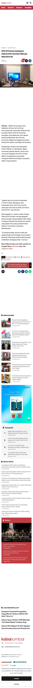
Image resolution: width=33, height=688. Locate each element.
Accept (16, 678)
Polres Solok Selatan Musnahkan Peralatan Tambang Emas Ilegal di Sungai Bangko (15, 558)
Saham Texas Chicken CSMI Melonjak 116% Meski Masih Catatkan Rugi (15, 621)
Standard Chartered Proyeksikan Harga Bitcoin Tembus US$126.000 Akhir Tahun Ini (14, 614)
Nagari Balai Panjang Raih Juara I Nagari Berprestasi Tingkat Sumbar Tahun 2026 (21, 344)
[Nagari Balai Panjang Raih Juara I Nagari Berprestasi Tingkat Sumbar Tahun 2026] (6, 345)
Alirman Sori (11, 257)
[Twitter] (22, 271)
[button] (27, 3)
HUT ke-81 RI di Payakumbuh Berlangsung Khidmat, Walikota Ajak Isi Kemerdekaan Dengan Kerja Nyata (18, 446)
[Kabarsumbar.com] (6, 3)
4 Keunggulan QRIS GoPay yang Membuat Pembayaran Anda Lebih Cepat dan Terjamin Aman (18, 453)
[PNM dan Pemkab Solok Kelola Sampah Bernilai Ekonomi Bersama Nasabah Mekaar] (6, 356)
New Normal (27, 257)
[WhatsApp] (30, 271)
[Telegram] (26, 271)
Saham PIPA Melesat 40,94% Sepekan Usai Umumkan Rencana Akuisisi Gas (15, 627)
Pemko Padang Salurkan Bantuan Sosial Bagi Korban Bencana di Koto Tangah (21, 366)
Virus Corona (7, 259)
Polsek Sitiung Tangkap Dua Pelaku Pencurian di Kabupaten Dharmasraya (16, 552)
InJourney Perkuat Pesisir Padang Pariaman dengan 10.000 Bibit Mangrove (16, 499)
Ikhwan (3, 60)
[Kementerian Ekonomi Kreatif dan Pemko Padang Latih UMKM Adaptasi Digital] (6, 378)
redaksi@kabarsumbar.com (12, 647)
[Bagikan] (30, 60)
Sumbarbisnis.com (12, 608)
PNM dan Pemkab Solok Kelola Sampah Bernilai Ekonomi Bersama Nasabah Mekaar (21, 355)
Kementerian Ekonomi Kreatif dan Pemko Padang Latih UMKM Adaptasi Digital (21, 377)
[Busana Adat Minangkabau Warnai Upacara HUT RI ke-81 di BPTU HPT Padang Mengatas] (6, 322)
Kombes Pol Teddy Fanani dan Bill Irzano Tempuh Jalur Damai (14, 545)
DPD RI (18, 257)
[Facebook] (19, 271)
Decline (16, 684)
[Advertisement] (16, 28)
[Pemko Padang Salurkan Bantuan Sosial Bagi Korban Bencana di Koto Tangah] (6, 367)
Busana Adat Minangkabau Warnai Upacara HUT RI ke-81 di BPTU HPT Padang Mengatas (21, 321)
